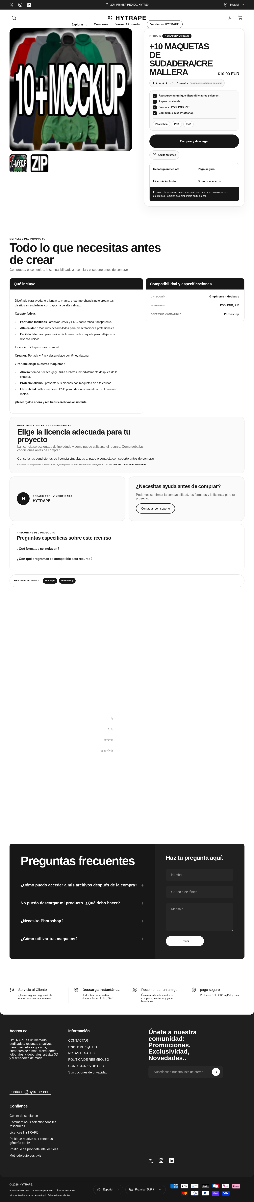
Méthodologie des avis (25, 1155)
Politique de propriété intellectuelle (34, 1149)
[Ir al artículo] (18, 163)
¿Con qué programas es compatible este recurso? (54, 559)
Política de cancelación (59, 1195)
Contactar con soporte (155, 508)
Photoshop (67, 580)
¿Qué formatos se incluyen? (38, 548)
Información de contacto (21, 1195)
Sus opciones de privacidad (87, 1072)
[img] (105, 777)
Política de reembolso (20, 1190)
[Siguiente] (121, 89)
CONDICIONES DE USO (86, 1066)
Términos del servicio (65, 1190)
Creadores (101, 24)
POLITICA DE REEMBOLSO (88, 1059)
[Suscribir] (216, 1072)
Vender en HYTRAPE (164, 24)
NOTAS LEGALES (81, 1053)
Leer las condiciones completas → (131, 464)
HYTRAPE (155, 35)
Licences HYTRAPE (24, 1132)
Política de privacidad (43, 1190)
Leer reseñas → (26, 727)
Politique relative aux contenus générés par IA (31, 1140)
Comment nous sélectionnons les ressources (33, 1124)
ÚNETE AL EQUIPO (82, 1047)
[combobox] (234, 5)
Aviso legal (40, 1195)
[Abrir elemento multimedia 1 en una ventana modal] (71, 89)
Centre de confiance (24, 1115)
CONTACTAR (78, 1040)
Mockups (50, 580)
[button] (167, 708)
